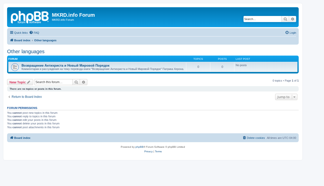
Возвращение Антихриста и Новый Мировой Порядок (66, 65)
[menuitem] (34, 33)
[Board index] (30, 16)
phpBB (139, 146)
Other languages (26, 51)
